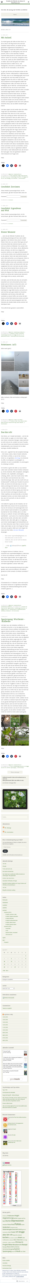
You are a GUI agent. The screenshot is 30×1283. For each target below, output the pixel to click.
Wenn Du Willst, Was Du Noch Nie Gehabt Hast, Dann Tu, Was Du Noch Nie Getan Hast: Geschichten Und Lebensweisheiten (12, 1065)
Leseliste (16, 1237)
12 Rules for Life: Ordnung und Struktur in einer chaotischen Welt (12, 1058)
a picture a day (8, 1014)
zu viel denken (14, 178)
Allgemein (11, 174)
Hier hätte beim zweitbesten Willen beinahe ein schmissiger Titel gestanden (14, 874)
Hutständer (5, 902)
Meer (25, 421)
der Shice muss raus (5, 177)
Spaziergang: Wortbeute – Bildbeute (13, 620)
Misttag (8, 178)
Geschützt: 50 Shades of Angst (10, 881)
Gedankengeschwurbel (16, 177)
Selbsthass (3, 610)
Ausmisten (8, 928)
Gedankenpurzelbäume (19, 332)
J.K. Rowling (6, 1072)
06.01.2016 (5, 1040)
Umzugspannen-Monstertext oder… (15, 1124)
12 (11, 961)
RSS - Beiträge (8, 828)
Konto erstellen (6, 1260)
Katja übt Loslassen (17, 1235)
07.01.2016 (5, 1038)
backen (16, 1218)
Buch (4, 1221)
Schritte (8, 767)
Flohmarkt (5, 900)
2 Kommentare (20, 767)
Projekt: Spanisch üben (11, 924)
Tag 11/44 (5, 1090)
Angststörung (8, 1218)
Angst (19, 175)
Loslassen (11, 1240)
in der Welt (19, 419)
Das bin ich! (6, 432)
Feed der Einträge (7, 1265)
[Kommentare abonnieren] (3, 832)
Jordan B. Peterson (7, 1060)
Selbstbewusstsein (21, 609)
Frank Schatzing (7, 1052)
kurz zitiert (11, 1237)
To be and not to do (7, 869)
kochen (5, 1237)
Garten (22, 1224)
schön (12, 1247)
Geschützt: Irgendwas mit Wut (11, 209)
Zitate (24, 1251)
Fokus (9, 1224)
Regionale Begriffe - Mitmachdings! (11, 1095)
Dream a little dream (7, 1103)
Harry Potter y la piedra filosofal (10, 1071)
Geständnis (5, 1232)
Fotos (19, 421)
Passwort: (4, 196)
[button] (7, 356)
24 (4, 967)
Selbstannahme (13, 609)
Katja (9, 1129)
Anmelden (5, 1263)
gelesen (24, 1229)
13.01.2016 (5, 1022)
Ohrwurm (19, 1242)
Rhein (8, 1247)
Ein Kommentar (15, 610)
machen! (5, 910)
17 (4, 964)
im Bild (15, 419)
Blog (24, 1218)
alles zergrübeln (14, 175)
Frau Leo (10, 1141)
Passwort (6, 942)
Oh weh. (4, 866)
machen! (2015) (7, 926)
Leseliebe (5, 905)
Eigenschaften (11, 608)
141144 (4, 863)
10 (4, 961)
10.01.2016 (5, 1030)
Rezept (24, 1244)
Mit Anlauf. (6, 38)
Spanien (17, 1249)
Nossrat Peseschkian (8, 1068)
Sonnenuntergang (8, 1249)
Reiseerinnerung (12, 422)
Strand (18, 422)
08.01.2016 (5, 1035)
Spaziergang (13, 767)
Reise (10, 1244)
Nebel (2, 422)
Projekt (5, 1244)
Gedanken (6, 1227)
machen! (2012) (7, 912)
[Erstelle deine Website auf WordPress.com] (15, 2)
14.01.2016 (5, 1019)
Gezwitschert (6, 1005)
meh (6, 178)
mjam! (4, 937)
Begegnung (20, 1218)
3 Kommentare (21, 178)
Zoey (9, 1117)
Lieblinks (5, 907)
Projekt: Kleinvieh (10, 918)
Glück (9, 1232)
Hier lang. (17, 458)
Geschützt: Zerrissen (10, 187)
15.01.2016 (5, 1017)
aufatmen (12, 333)
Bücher (8, 1221)
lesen (20, 1237)
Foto (12, 1224)
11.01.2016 (5, 1027)
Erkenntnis (21, 333)
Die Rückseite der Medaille (9, 1092)
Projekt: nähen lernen (11, 922)
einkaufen (5, 1224)
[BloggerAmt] (7, 1165)
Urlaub (17, 1251)
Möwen (22, 421)
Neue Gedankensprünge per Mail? (13, 840)
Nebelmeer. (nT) (8, 345)
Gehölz (20, 1229)
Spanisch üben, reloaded (11, 932)
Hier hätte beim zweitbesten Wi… (14, 1141)
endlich (17, 333)
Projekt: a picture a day (11, 914)
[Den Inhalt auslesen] (3, 1014)
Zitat (21, 1251)
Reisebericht (17, 1245)
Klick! (5, 851)
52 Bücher (5, 1215)
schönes (16, 1247)
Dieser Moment (8, 232)
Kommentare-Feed (7, 1268)
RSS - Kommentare (9, 832)
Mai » (7, 970)
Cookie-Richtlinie (20, 1276)
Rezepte (5, 1247)
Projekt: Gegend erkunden (12, 916)
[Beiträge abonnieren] (3, 828)
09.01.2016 (5, 1032)
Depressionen (24, 175)
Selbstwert (8, 610)
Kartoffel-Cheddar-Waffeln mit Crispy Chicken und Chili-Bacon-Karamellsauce (14, 884)
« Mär (4, 970)
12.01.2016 (5, 1025)
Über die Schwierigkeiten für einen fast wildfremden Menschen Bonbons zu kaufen (15, 1106)
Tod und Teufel (6, 1051)
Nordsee (6, 422)
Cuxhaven (12, 421)
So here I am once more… (9, 878)
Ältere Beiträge (15, 772)
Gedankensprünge (14, 6)
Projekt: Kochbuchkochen (12, 920)
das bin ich (24, 606)
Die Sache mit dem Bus (8, 871)
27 (15, 967)
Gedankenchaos (14, 1227)
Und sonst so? (9, 934)
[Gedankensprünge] (15, 26)
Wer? (4, 940)
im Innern (11, 200)
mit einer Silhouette (18, 530)
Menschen (20, 1240)
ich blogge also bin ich (17, 334)
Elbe (16, 421)
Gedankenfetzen (17, 174)
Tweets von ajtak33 (7, 1008)
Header (13, 1232)
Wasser (21, 422)
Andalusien (10, 1216)
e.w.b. (7, 930)
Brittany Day (11, 1123)
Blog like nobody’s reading (9, 890)
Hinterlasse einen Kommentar (17, 336)
